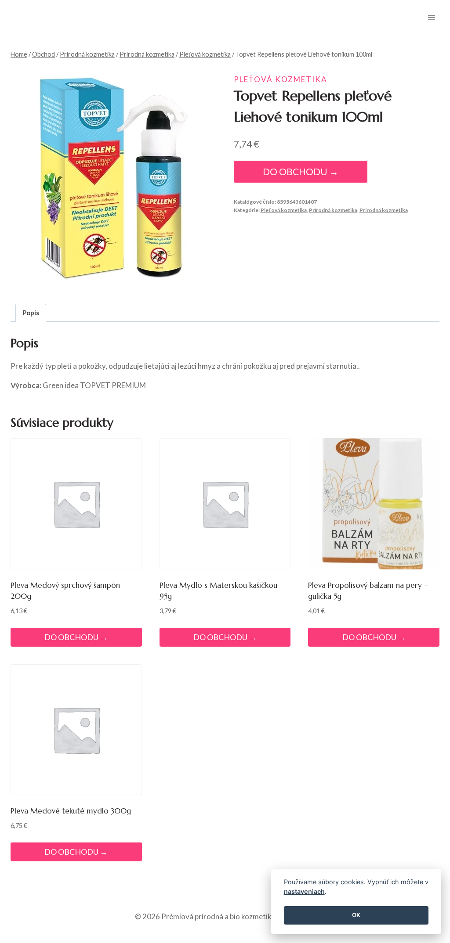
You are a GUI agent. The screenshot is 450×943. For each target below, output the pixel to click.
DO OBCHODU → (300, 171)
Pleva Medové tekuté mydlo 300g (71, 811)
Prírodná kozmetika (333, 210)
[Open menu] (431, 17)
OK (356, 914)
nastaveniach (304, 891)
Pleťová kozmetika (280, 79)
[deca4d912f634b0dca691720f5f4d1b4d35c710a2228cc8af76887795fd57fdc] (113, 177)
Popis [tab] (30, 313)
